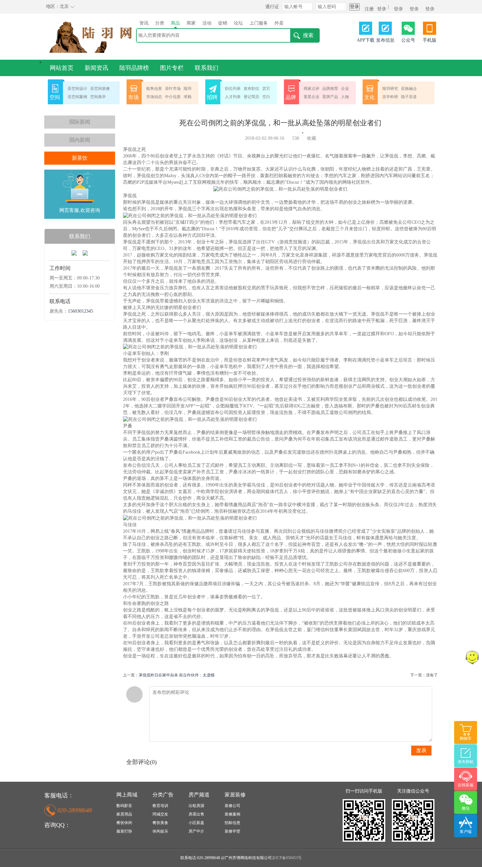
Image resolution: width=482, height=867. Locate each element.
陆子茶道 (409, 96)
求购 (187, 96)
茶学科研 (390, 96)
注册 (369, 9)
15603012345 (80, 311)
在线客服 (465, 785)
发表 (421, 750)
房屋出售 (196, 814)
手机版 (429, 40)
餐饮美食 (160, 822)
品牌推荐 (330, 88)
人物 (345, 96)
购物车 (466, 738)
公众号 (408, 40)
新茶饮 (80, 158)
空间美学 (98, 96)
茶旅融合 (409, 88)
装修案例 (232, 814)
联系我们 (206, 68)
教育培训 (160, 805)
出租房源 (196, 805)
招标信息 (232, 822)
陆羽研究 (390, 88)
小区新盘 (196, 822)
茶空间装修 (100, 88)
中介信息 (173, 96)
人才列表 (233, 96)
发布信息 (385, 40)
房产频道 (199, 794)
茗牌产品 (330, 96)
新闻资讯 (96, 68)
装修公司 (232, 805)
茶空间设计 (77, 88)
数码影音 (124, 805)
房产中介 (196, 831)
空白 (266, 96)
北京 (64, 6)
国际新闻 (79, 122)
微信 (466, 808)
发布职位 (251, 88)
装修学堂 (232, 831)
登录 (354, 6)
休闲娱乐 (160, 831)
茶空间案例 (77, 96)
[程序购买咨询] (74, 252)
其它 (266, 88)
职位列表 (233, 88)
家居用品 (124, 814)
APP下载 (365, 40)
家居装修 (235, 794)
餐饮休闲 (124, 822)
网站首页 (61, 68)
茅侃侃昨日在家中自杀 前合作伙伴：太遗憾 (176, 675)
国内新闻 (79, 140)
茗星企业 (311, 96)
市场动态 (154, 96)
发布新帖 (465, 761)
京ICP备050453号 (287, 858)
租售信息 (154, 88)
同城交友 (160, 814)
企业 (345, 88)
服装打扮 (124, 831)
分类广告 (162, 794)
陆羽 (187, 88)
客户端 (466, 831)
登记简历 (251, 96)
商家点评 (311, 88)
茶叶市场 (173, 88)
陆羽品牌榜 (134, 68)
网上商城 (126, 794)
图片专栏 (172, 68)
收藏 (311, 138)
